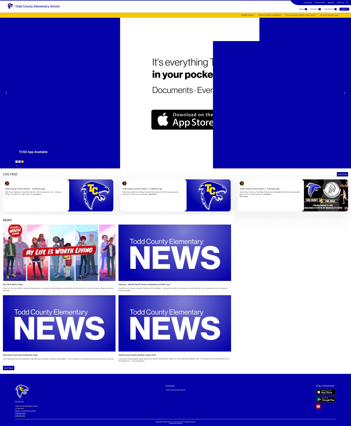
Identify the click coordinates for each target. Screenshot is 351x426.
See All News (8, 368)
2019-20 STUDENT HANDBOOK (269, 15)
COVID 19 (340, 2)
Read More (37, 194)
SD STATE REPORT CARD (329, 15)
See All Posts (342, 174)
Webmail (331, 2)
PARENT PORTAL (247, 15)
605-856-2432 (20, 416)
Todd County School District (175, 390)
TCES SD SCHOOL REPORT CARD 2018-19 (300, 15)
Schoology (308, 2)
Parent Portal (320, 2)
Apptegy (179, 423)
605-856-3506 (20, 413)
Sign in (344, 9)
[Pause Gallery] (16, 165)
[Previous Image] (7, 93)
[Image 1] (16, 162)
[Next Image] (344, 93)
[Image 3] (22, 162)
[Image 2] (19, 162)
